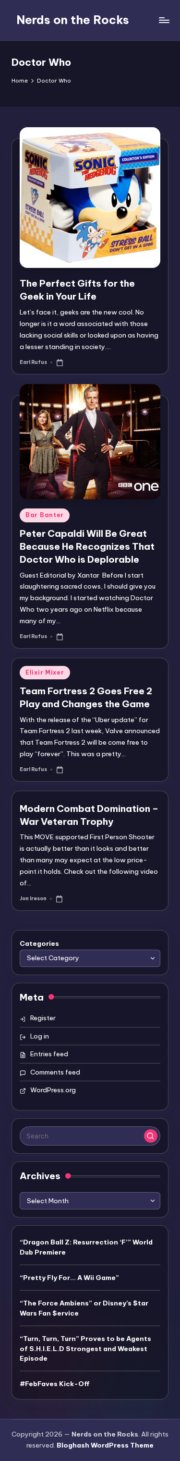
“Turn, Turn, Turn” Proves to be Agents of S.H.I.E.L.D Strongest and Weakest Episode (85, 1348)
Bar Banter (44, 515)
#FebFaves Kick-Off (55, 1383)
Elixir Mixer (44, 672)
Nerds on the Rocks (72, 19)
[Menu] (163, 20)
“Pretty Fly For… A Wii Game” (69, 1277)
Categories (39, 943)
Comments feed (55, 1072)
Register (43, 1018)
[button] (150, 1136)
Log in (39, 1036)
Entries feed (49, 1054)
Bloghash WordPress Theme (105, 1445)
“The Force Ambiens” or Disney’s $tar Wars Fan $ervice (84, 1308)
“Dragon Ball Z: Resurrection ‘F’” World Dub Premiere (86, 1247)
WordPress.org (53, 1090)
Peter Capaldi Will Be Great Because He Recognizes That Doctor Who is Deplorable (87, 546)
